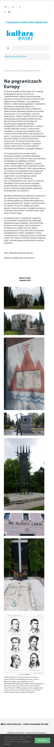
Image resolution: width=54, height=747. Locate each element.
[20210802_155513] (24, 514)
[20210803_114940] (24, 338)
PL (20, 7)
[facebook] (5, 12)
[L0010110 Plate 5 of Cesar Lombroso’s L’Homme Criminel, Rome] (24, 614)
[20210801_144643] (24, 539)
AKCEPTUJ (42, 740)
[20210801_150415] (24, 413)
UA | (15, 7)
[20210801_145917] (24, 313)
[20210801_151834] (24, 439)
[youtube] (9, 12)
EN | (7, 7)
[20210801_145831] (24, 287)
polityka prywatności (16, 732)
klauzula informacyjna (36, 732)
